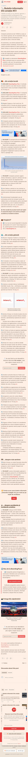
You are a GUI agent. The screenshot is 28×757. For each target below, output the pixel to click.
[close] (24, 708)
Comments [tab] (4, 672)
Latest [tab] (6, 689)
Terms (19, 746)
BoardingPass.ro (8, 22)
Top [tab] (2, 689)
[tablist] (7, 672)
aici (8, 89)
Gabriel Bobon (5, 646)
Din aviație (4, 643)
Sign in (25, 2)
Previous (5, 663)
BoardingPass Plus (14, 84)
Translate (4, 5)
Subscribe (20, 2)
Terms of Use (21, 737)
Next (23, 663)
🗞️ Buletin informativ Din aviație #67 (10, 694)
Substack (7, 754)
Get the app (20, 750)
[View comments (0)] (7, 27)
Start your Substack (10, 750)
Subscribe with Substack (15, 733)
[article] (14, 698)
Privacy (15, 746)
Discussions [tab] (11, 689)
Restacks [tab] (10, 672)
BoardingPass (14, 476)
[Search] (25, 689)
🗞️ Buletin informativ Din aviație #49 (10, 705)
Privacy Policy (15, 739)
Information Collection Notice (18, 738)
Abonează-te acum (8, 66)
